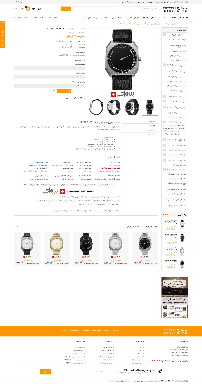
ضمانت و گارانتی (107, 360)
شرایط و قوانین (107, 347)
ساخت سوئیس (108, 137)
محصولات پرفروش (133, 226)
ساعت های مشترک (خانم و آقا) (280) (177, 184)
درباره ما (115, 330)
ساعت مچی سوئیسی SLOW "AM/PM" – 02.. (170, 235)
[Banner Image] (174, 297)
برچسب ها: (151, 130)
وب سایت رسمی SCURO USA (73, 363)
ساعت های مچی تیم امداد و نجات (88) (177, 91)
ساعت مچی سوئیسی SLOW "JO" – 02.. (170, 261)
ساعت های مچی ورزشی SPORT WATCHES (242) (176, 140)
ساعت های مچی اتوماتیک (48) (176, 77)
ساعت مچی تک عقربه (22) (178, 56)
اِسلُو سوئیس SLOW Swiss (64, 41)
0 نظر (74, 33)
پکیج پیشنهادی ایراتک (78, 82)
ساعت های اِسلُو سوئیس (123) (177, 160)
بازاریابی (107, 330)
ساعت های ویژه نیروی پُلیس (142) (173, 134)
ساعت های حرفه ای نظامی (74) (176, 174)
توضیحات (151, 121)
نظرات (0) (151, 134)
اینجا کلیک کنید (80, 149)
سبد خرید (139, 357)
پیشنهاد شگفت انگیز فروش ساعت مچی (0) (178, 46)
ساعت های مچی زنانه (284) (177, 178)
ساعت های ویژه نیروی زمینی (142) (173, 128)
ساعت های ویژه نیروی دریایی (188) (173, 125)
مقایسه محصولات (136, 360)
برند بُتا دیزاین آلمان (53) (178, 35)
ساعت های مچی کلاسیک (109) (177, 113)
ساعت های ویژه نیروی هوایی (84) (173, 131)
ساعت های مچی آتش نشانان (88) (177, 71)
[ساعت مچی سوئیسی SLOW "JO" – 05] (27, 245)
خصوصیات (151, 125)
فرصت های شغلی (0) (179, 145)
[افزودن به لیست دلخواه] (54, 91)
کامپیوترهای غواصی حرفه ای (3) (176, 150)
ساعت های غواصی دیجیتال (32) (176, 189)
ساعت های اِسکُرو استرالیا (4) (177, 60)
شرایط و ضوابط (74, 330)
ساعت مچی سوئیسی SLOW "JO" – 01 (115, 263)
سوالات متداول (96, 330)
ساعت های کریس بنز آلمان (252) (178, 155)
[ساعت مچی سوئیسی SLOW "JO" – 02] (182, 263)
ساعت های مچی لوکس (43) (177, 117)
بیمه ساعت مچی (80, 64)
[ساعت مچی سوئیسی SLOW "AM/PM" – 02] (182, 237)
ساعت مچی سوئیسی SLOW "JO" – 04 (57, 263)
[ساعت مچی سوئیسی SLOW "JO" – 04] (57, 245)
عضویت (49, 17)
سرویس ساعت (80, 73)
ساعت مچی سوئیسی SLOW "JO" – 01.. (170, 249)
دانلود (41, 200)
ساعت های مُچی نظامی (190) (177, 122)
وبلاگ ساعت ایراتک (92, 204)
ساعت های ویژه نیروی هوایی (155, 23)
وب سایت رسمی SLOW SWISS (73, 360)
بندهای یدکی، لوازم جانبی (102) (176, 169)
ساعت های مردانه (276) (179, 165)
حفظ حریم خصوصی (106, 350)
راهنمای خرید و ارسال (105, 357)
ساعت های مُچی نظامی (175, 23)
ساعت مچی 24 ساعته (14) (178, 51)
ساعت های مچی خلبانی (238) (177, 96)
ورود (54, 17)
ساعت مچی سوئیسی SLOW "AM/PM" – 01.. (170, 222)
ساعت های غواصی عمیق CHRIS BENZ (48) (176, 66)
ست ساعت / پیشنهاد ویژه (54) (176, 206)
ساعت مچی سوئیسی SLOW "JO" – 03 (86, 263)
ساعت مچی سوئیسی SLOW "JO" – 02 (145, 263)
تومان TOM (18, 2)
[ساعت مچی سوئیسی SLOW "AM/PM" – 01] (182, 224)
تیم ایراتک (112, 381)
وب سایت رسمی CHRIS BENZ (73, 357)
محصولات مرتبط (152, 226)
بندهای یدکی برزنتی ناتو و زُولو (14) (177, 40)
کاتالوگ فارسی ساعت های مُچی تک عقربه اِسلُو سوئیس (66, 200)
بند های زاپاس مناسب (96, 149)
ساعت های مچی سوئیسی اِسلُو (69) (177, 102)
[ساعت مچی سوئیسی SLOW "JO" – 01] (182, 251)
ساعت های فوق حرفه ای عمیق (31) (177, 194)
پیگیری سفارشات (36, 17)
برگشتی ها (85, 330)
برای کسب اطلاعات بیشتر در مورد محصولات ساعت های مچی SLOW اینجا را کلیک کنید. (84, 197)
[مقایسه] (39, 9)
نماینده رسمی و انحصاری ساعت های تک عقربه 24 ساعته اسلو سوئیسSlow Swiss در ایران (80, 211)
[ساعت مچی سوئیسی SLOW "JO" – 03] (86, 245)
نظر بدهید (68, 33)
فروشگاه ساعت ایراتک (113, 211)
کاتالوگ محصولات (77, 350)
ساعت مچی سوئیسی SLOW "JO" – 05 (27, 263)
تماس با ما (63, 330)
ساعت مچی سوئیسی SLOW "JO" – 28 (132, 23)
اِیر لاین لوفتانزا (65, 127)
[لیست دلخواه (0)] (33, 9)
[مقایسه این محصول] (50, 91)
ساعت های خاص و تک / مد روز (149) (176, 200)
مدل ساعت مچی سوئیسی (85, 127)
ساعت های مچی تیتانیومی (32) (176, 86)
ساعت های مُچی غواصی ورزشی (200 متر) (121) (176, 108)
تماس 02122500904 (20, 17)
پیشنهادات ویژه (78, 347)
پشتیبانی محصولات (106, 363)
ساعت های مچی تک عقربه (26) (176, 81)
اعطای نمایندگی (107, 353)
